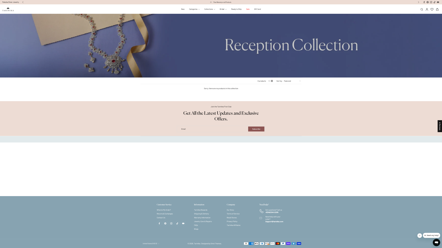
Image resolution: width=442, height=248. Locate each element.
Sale (248, 9)
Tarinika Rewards (200, 210)
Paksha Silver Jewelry (10, 2)
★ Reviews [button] (440, 126)
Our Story (230, 210)
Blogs (196, 229)
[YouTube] (438, 2)
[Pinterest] (427, 2)
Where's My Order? (164, 210)
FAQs (196, 225)
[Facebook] (424, 2)
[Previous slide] (23, 2)
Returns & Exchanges (165, 214)
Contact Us (161, 217)
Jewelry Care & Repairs (203, 221)
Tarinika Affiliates (233, 225)
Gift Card (257, 9)
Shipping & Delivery (201, 214)
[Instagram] (431, 2)
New (183, 9)
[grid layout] (271, 81)
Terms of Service (233, 214)
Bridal (222, 9)
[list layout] (269, 81)
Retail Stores (232, 217)
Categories (193, 9)
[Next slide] (418, 2)
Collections (208, 9)
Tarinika (197, 243)
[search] (421, 9)
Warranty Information (202, 217)
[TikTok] (434, 2)
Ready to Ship (236, 9)
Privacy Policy (232, 221)
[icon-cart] (437, 9)
